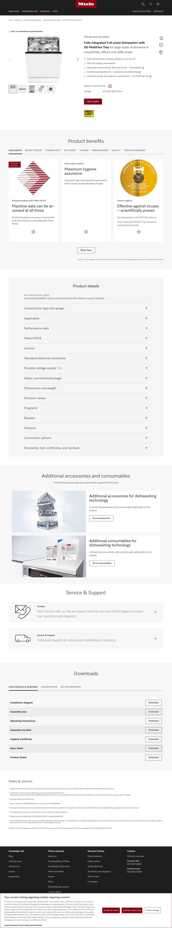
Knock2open (135, 68)
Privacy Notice (25, 925)
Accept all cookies (111, 910)
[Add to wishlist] (158, 4)
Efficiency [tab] (70, 150)
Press (50, 882)
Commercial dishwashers (52, 20)
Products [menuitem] (45, 11)
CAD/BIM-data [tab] (49, 687)
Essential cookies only (132, 910)
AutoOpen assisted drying (126, 72)
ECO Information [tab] (70, 687)
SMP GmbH (93, 877)
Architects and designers (99, 872)
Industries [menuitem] (14, 11)
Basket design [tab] (33, 150)
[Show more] (33, 231)
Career (51, 877)
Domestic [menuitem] (158, 11)
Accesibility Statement (59, 866)
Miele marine (94, 861)
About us (52, 856)
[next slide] (78, 59)
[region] (86, 910)
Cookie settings (152, 910)
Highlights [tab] (15, 150)
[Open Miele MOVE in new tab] (150, 4)
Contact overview (135, 856)
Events (12, 872)
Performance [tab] (100, 150)
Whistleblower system (58, 887)
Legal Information (11, 925)
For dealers (93, 882)
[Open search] (143, 4)
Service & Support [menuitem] (142, 11)
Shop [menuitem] (55, 11)
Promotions (14, 866)
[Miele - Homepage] (86, 4)
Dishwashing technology (32, 20)
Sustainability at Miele (58, 861)
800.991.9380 (134, 864)
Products (18, 20)
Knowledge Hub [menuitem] (29, 11)
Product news (15, 861)
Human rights (54, 892)
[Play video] (138, 178)
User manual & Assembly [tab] (23, 687)
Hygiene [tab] (84, 150)
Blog (11, 856)
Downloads (14, 877)
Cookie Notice (36, 925)
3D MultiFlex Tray (140, 76)
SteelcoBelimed (95, 866)
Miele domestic (95, 856)
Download (153, 703)
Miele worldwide (56, 872)
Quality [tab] (116, 150)
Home (11, 20)
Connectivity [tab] (53, 150)
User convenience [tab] (134, 150)
